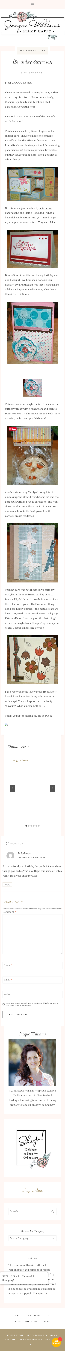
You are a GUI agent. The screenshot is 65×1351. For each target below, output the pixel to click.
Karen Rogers (39, 131)
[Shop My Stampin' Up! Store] (32, 1148)
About (19, 1316)
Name (8, 965)
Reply (7, 884)
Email (8, 979)
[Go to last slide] (12, 788)
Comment (9, 911)
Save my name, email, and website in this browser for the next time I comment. (32, 1004)
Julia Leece (45, 208)
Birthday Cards (32, 73)
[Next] (52, 788)
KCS (32, 1345)
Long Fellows (19, 760)
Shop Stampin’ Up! (27, 1321)
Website (8, 994)
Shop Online (32, 1190)
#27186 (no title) (39, 1316)
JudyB (22, 853)
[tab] (26, 826)
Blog (47, 1321)
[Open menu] (32, 4)
